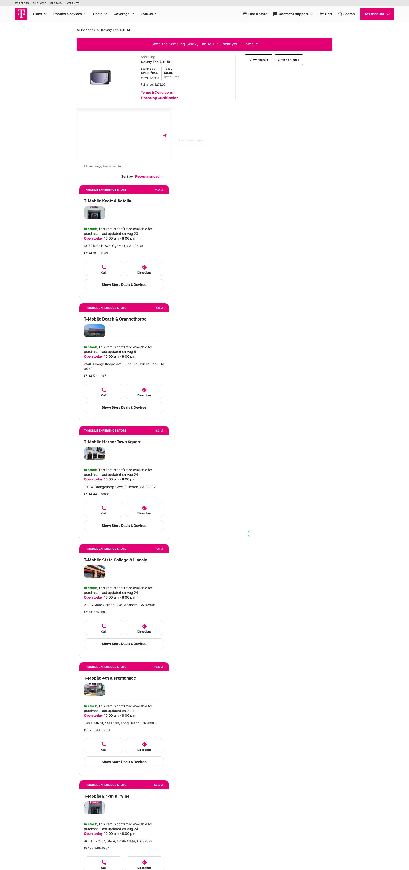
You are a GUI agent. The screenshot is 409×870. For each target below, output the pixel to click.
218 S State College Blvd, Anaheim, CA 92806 (119, 605)
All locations (86, 30)
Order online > (289, 60)
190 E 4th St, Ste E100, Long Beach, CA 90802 (120, 723)
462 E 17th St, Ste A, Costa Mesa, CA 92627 (118, 841)
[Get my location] (165, 135)
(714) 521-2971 (96, 376)
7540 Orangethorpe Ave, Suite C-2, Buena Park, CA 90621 (124, 366)
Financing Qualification (159, 98)
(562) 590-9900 (97, 730)
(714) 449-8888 (96, 494)
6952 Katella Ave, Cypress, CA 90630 (113, 246)
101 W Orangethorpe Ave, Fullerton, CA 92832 (120, 487)
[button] (149, 176)
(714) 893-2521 (96, 253)
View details (258, 60)
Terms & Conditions (157, 92)
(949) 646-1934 (97, 848)
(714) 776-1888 (96, 612)
